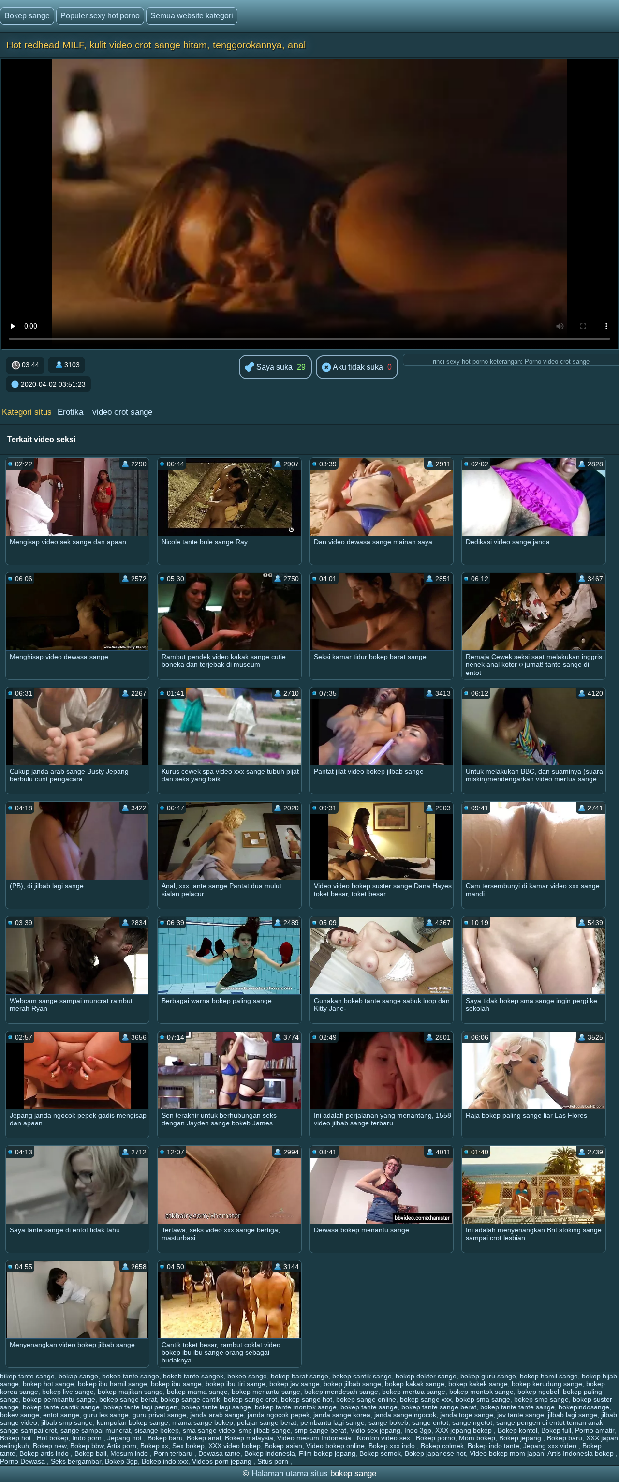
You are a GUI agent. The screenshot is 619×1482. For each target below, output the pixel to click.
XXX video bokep (234, 1446)
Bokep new (49, 1446)
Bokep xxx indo (392, 1446)
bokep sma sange (483, 1399)
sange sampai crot (28, 1430)
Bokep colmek (442, 1446)
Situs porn (273, 1461)
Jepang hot (125, 1438)
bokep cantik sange (362, 1376)
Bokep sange (27, 16)
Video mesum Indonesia (315, 1438)
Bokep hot (16, 1438)
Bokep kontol (517, 1430)
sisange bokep (156, 1430)
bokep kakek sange (478, 1384)
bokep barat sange (299, 1376)
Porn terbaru (174, 1453)
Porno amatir (594, 1430)
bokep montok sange (481, 1391)
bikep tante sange (27, 1376)
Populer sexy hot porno (100, 16)
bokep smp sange (541, 1399)
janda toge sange (466, 1415)
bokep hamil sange (549, 1376)
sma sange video (209, 1430)
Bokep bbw (86, 1446)
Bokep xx (154, 1446)
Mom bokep (477, 1438)
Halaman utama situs (289, 1473)
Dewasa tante (219, 1453)
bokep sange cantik (190, 1399)
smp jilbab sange (265, 1430)
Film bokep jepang (327, 1453)
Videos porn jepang (222, 1461)
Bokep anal (204, 1438)
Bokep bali (90, 1453)
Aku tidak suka (357, 367)
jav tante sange (520, 1415)
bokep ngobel (538, 1391)
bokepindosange (584, 1407)
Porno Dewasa (23, 1461)
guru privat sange (159, 1415)
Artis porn (121, 1446)
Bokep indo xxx (165, 1461)
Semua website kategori (191, 16)
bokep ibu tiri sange (235, 1384)
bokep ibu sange (176, 1384)
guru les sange (106, 1415)
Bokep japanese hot (435, 1453)
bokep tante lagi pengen (140, 1407)
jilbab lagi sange (572, 1415)
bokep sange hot (306, 1399)
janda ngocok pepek (279, 1415)
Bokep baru (165, 1438)
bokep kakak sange (414, 1384)
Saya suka (273, 367)
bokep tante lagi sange (216, 1407)
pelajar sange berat (266, 1422)
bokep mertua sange (413, 1391)
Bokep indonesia (269, 1453)
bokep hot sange (48, 1384)
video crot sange (122, 412)
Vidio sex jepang (375, 1430)
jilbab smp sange (67, 1422)
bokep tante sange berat (438, 1407)
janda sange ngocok (405, 1415)
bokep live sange (68, 1391)
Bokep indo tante (493, 1446)
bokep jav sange (294, 1384)
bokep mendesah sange (341, 1391)
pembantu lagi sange (332, 1422)
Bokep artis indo (45, 1453)
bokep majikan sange (130, 1391)
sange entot (430, 1422)
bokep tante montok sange (296, 1407)
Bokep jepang (521, 1438)
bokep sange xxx (426, 1399)
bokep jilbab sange (352, 1384)
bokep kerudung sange (547, 1384)
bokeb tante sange (130, 1376)
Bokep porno (435, 1438)
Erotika (70, 412)
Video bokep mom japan (507, 1453)
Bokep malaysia (249, 1438)
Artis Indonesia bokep (581, 1453)
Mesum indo (130, 1453)
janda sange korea (341, 1415)
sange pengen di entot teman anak (549, 1422)
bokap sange (78, 1376)
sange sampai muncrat (95, 1430)
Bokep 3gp (121, 1461)
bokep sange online (366, 1399)
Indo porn (87, 1438)
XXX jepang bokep (464, 1430)
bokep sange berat (128, 1399)
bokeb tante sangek (193, 1376)
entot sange (61, 1415)
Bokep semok (380, 1453)
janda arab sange (217, 1415)
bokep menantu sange (266, 1391)
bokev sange (19, 1415)
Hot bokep (52, 1438)
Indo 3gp (417, 1430)
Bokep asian (283, 1446)
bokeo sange (247, 1376)
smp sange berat (320, 1430)
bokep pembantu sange (59, 1399)
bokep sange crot (250, 1399)
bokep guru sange (488, 1376)
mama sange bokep (202, 1422)
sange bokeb (388, 1422)
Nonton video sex (384, 1438)
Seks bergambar (76, 1461)
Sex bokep (188, 1446)
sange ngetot (472, 1422)
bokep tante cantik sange (61, 1407)
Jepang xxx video (550, 1446)
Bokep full (556, 1430)
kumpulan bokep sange (132, 1422)
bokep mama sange (197, 1391)
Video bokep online (335, 1446)
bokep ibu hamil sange (112, 1384)
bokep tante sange (369, 1407)
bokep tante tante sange (517, 1407)
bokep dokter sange (426, 1376)
